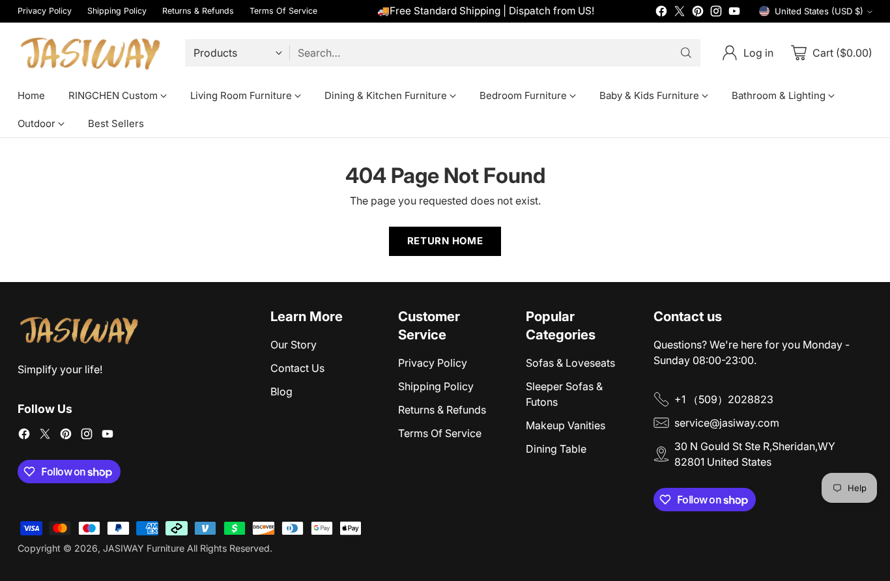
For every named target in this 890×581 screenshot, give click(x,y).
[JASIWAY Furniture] (91, 52)
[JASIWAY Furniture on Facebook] (661, 13)
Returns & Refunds (442, 409)
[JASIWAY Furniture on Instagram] (716, 13)
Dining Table (556, 448)
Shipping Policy (436, 386)
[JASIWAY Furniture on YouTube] (734, 13)
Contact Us (297, 368)
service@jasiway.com (726, 422)
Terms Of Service (439, 433)
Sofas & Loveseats (570, 362)
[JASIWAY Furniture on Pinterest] (697, 13)
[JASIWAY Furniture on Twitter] (679, 13)
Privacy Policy (432, 362)
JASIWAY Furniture (143, 548)
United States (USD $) (819, 11)
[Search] (686, 52)
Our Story (293, 344)
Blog (281, 391)
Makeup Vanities (565, 425)
